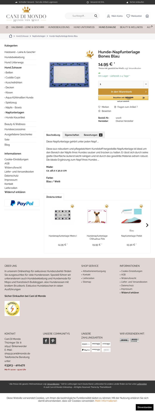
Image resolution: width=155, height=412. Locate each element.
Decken (9, 87)
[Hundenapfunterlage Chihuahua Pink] (97, 214)
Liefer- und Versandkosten (19, 171)
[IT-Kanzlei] (39, 308)
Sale (7, 139)
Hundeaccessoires (15, 129)
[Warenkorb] (147, 16)
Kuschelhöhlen (13, 82)
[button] (123, 99)
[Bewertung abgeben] (123, 60)
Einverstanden (145, 407)
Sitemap (87, 282)
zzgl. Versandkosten (132, 68)
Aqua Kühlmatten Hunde (19, 97)
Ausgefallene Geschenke (18, 134)
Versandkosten (53, 384)
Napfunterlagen (14, 112)
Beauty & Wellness (15, 124)
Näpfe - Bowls (13, 107)
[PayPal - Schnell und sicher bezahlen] (22, 203)
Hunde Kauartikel (15, 117)
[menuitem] (147, 16)
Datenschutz (11, 175)
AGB (7, 163)
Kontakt (9, 183)
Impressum (11, 179)
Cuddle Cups (12, 77)
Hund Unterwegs (14, 62)
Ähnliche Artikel (54, 197)
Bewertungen (92, 135)
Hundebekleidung (15, 57)
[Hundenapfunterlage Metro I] (63, 214)
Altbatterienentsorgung (94, 271)
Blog (7, 144)
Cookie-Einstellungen (16, 159)
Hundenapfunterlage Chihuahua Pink (97, 237)
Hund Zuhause (13, 67)
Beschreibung (53, 135)
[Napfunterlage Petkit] (132, 214)
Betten (9, 72)
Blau (131, 230)
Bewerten (106, 111)
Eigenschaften (72, 135)
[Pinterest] (53, 341)
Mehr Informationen (106, 400)
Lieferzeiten (11, 188)
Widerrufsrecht (13, 167)
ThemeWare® (105, 387)
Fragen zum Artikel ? (127, 107)
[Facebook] (46, 341)
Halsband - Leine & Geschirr (20, 52)
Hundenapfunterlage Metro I (63, 236)
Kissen (9, 92)
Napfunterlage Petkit (131, 236)
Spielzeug (11, 102)
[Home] (7, 27)
